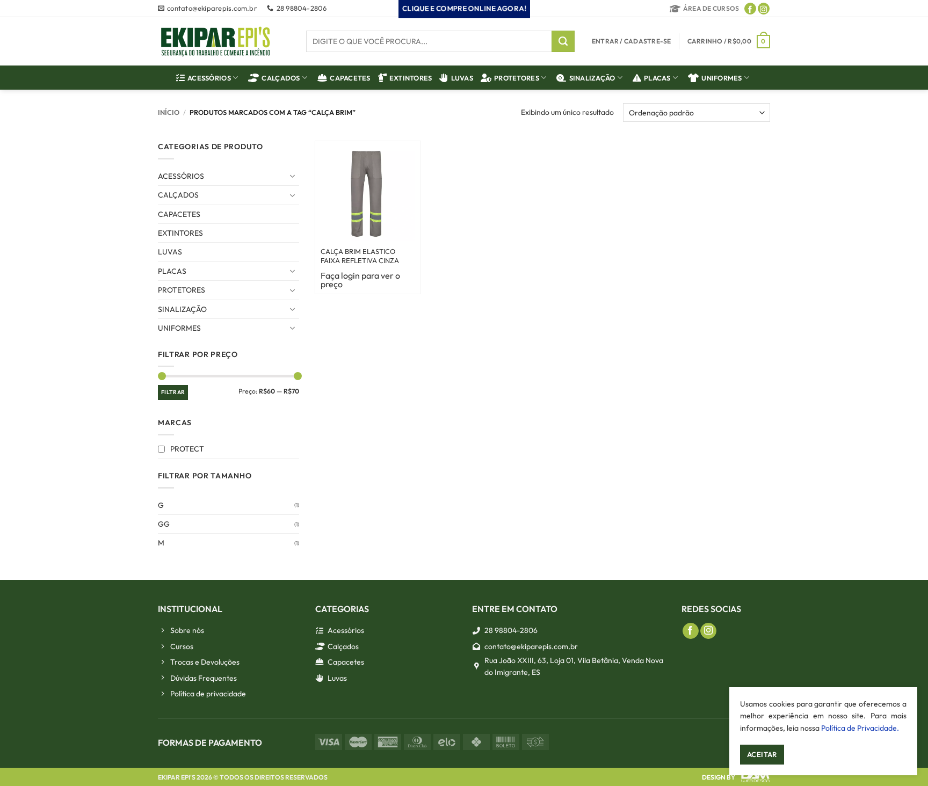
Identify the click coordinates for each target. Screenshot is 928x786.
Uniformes (721, 78)
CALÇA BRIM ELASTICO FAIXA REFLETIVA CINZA (360, 256)
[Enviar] (563, 41)
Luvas (462, 78)
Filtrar (173, 392)
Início (168, 112)
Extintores (410, 78)
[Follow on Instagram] (764, 8)
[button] (728, 41)
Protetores (516, 78)
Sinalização (592, 78)
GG (164, 524)
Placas (657, 78)
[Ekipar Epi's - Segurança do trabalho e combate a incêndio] (215, 41)
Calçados (281, 78)
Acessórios (209, 78)
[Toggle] (292, 176)
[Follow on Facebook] (750, 8)
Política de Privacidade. (860, 728)
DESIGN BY (718, 777)
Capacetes (350, 78)
